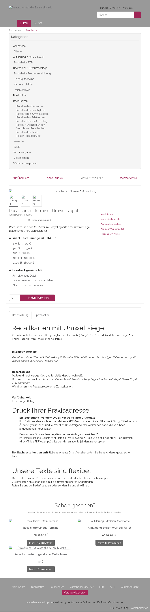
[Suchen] (137, 15)
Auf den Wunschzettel (112, 229)
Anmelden (128, 8)
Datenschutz (57, 586)
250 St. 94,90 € (21, 243)
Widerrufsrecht (129, 586)
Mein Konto (18, 586)
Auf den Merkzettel (111, 224)
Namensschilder (23, 84)
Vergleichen (107, 214)
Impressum (37, 586)
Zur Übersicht (20, 178)
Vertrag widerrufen (75, 592)
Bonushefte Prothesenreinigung (32, 73)
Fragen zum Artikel (110, 234)
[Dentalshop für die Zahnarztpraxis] (30, 7)
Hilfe (101, 586)
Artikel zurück (55, 178)
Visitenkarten (21, 157)
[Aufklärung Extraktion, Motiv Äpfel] (109, 521)
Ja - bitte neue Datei (24, 275)
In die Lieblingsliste (110, 219)
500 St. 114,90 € (23, 248)
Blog (37, 23)
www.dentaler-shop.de (39, 602)
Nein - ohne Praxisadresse (28, 285)
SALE (16, 146)
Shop (24, 23)
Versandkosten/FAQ (82, 586)
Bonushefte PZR (23, 62)
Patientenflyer (21, 90)
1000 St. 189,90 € (24, 257)
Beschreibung (20, 315)
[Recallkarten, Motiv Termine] (40, 521)
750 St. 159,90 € (22, 253)
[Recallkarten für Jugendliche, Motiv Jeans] (40, 547)
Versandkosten (139, 608)
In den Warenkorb (39, 297)
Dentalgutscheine (23, 79)
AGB (112, 586)
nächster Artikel (128, 178)
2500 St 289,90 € (23, 262)
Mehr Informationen (40, 542)
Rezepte (18, 141)
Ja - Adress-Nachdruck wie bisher (33, 280)
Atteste (17, 51)
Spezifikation (42, 315)
